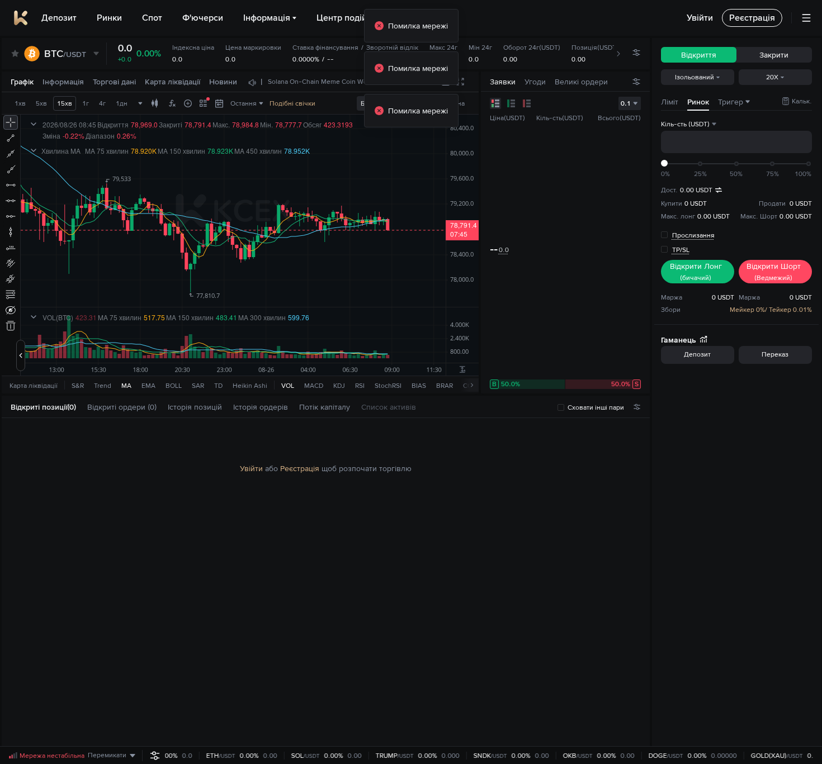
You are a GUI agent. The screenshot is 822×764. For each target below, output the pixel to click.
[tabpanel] (326, 582)
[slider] (664, 163)
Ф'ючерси (202, 17)
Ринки (109, 17)
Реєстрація (299, 468)
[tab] (48, 407)
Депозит (59, 17)
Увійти (251, 468)
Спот (152, 17)
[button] (81, 407)
